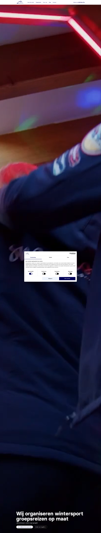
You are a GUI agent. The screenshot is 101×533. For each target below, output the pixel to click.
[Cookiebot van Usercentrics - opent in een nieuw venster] (70, 253)
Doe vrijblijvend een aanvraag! (24, 527)
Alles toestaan (67, 278)
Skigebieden (38, 2)
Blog (50, 2)
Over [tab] (68, 257)
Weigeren (50, 278)
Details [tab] (50, 257)
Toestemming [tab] (33, 257)
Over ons (45, 2)
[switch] (44, 274)
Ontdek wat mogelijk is (40, 527)
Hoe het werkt (31, 2)
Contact (54, 2)
